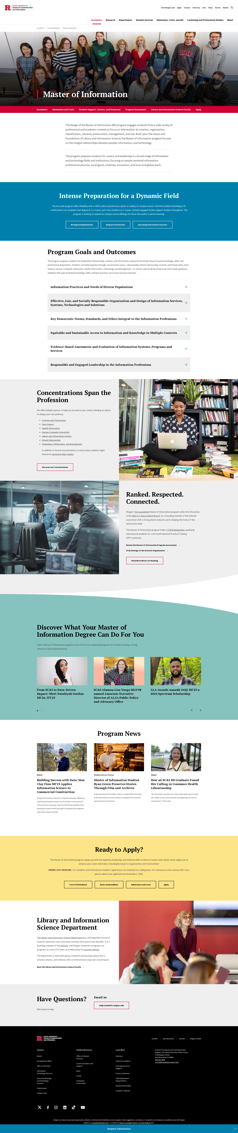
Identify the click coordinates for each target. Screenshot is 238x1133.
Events (218, 8)
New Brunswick (168, 1039)
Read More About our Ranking (144, 560)
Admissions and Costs (63, 109)
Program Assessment (135, 109)
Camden (155, 1039)
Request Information (115, 224)
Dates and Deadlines (109, 884)
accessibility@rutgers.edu (99, 1123)
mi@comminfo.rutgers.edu (111, 1005)
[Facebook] (48, 1107)
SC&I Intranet (42, 1088)
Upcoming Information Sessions (152, 224)
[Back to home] (49, 1038)
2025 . (146, 515)
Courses (187, 8)
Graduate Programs (53, 28)
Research (110, 20)
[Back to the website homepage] (19, 7)
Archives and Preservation (54, 420)
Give (204, 8)
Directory (196, 8)
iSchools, (64, 945)
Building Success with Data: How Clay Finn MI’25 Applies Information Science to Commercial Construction (61, 786)
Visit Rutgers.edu (168, 8)
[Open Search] (232, 8)
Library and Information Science (56, 436)
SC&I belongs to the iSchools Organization (145, 550)
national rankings (91, 949)
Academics (96, 20)
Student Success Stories (104, 775)
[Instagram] (56, 1107)
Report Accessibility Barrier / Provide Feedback (135, 1123)
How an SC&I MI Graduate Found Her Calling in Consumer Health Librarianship (175, 784)
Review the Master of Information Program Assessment (151, 545)
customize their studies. (63, 454)
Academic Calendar (123, 1091)
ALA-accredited (142, 511)
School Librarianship (51, 440)
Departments (125, 20)
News (210, 8)
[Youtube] (83, 1107)
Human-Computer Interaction (55, 432)
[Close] (235, 1129)
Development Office (44, 1061)
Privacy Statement (123, 1073)
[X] (40, 1107)
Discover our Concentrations (55, 467)
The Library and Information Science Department (60, 937)
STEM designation (175, 529)
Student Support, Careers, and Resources (99, 109)
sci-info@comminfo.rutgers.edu (167, 1062)
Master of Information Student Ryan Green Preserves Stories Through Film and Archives (116, 784)
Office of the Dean (43, 1066)
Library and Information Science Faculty (171, 109)
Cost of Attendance (78, 884)
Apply (179, 8)
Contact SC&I (42, 1093)
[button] (191, 710)
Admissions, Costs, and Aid (170, 20)
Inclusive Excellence (123, 1061)
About (230, 20)
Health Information (51, 428)
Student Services (144, 20)
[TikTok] (73, 1107)
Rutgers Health (195, 1039)
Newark (182, 1039)
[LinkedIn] (64, 1107)
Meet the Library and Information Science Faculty (59, 967)
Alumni (225, 8)
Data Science (48, 424)
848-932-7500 (160, 1060)
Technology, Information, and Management (62, 444)
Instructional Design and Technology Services (44, 1080)
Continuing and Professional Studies (205, 20)
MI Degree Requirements (82, 224)
